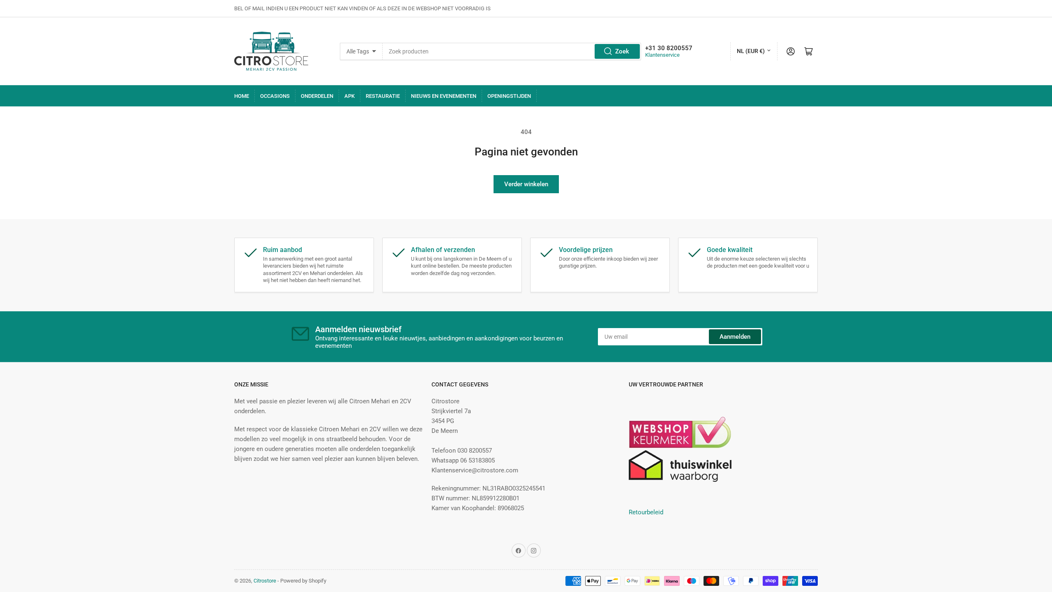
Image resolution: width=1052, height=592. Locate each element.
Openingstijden (509, 96)
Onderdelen (317, 96)
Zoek (622, 51)
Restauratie (383, 96)
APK (349, 96)
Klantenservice (662, 55)
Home (241, 96)
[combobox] (512, 51)
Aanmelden (735, 336)
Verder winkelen (526, 184)
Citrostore (265, 581)
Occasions (275, 96)
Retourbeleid (646, 512)
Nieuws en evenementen (443, 96)
